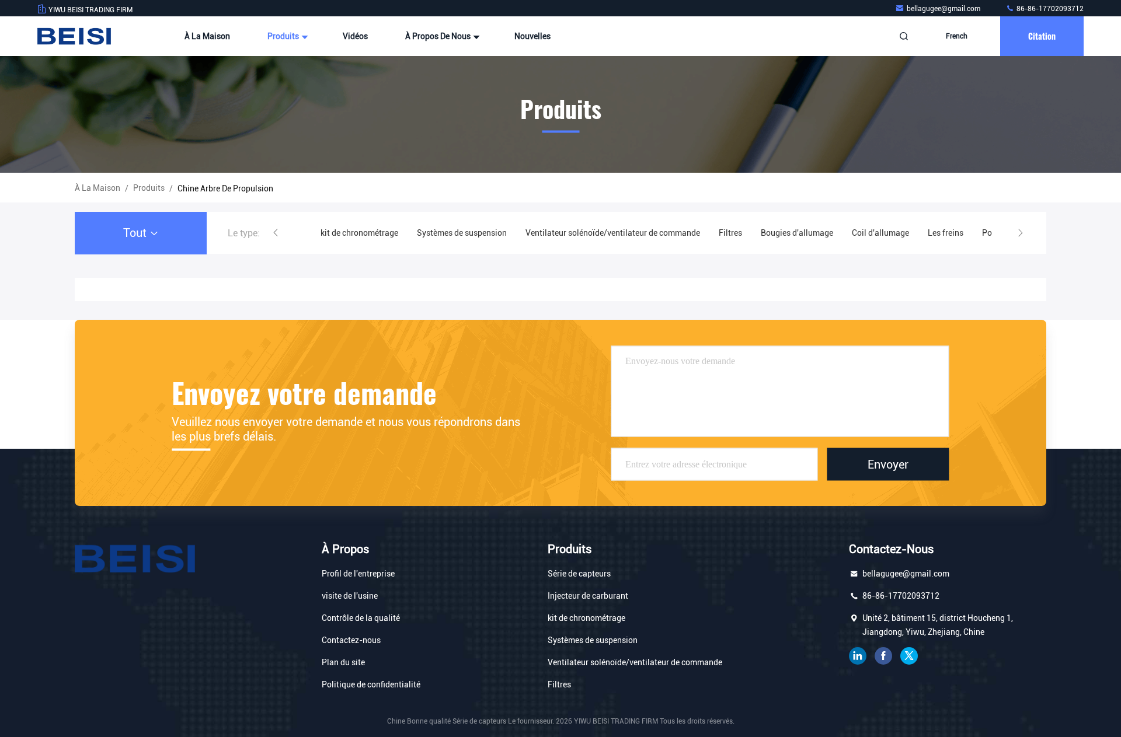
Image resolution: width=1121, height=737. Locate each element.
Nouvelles (532, 36)
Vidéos (355, 36)
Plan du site (343, 662)
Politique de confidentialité (371, 684)
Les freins (945, 232)
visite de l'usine (350, 595)
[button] (276, 233)
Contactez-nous (351, 640)
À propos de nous (438, 36)
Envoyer (888, 464)
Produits (284, 36)
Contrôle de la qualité (361, 618)
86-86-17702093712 (1049, 9)
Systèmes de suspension (462, 232)
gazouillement (909, 656)
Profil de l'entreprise (358, 573)
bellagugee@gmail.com (944, 9)
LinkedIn (857, 656)
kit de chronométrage (359, 232)
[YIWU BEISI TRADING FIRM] (74, 36)
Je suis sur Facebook (883, 656)
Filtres (730, 232)
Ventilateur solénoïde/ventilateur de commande (612, 232)
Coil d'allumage (880, 232)
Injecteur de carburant (588, 595)
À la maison (207, 36)
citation (1042, 36)
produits (149, 188)
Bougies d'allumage (797, 232)
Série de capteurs (579, 573)
